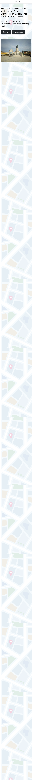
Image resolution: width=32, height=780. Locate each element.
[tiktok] (12, 1)
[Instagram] (16, 1)
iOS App (7, 32)
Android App (19, 32)
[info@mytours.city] (19, 1)
